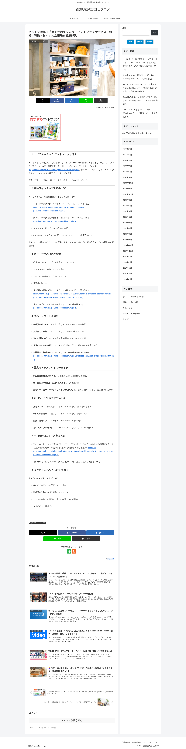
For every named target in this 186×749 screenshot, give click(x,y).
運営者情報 (126, 742)
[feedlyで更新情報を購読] (69, 551)
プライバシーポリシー (151, 742)
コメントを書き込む (72, 720)
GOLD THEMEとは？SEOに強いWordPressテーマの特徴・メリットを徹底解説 (140, 113)
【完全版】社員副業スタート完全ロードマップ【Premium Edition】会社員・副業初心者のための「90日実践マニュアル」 (140, 64)
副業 (130, 42)
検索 (124, 28)
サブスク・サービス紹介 (38, 523)
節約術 (139, 42)
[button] (101, 100)
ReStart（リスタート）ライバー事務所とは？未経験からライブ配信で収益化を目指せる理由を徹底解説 (140, 88)
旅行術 (149, 42)
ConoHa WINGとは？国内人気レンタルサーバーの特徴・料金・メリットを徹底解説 (140, 100)
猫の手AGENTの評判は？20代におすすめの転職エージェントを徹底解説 (140, 77)
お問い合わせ (136, 742)
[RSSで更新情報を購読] (74, 551)
